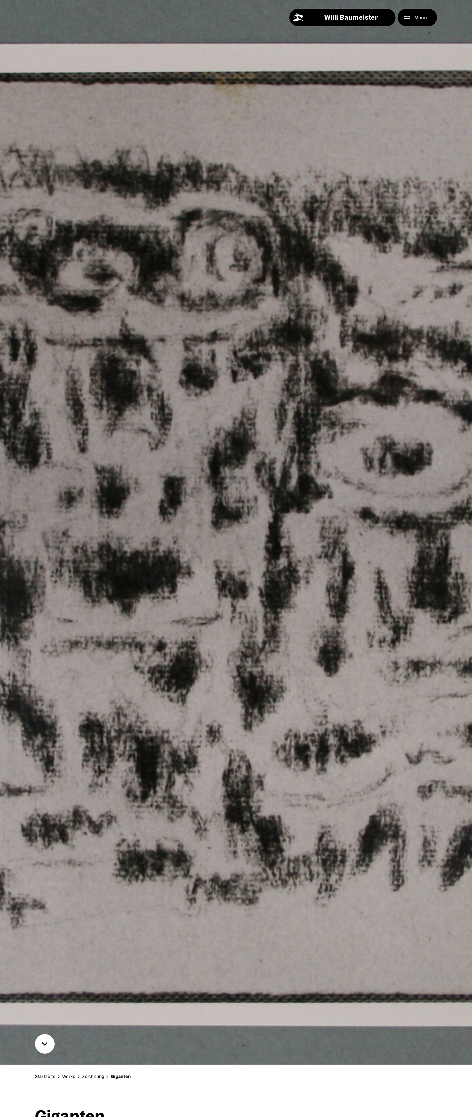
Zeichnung (93, 1076)
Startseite (45, 1076)
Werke (69, 1076)
